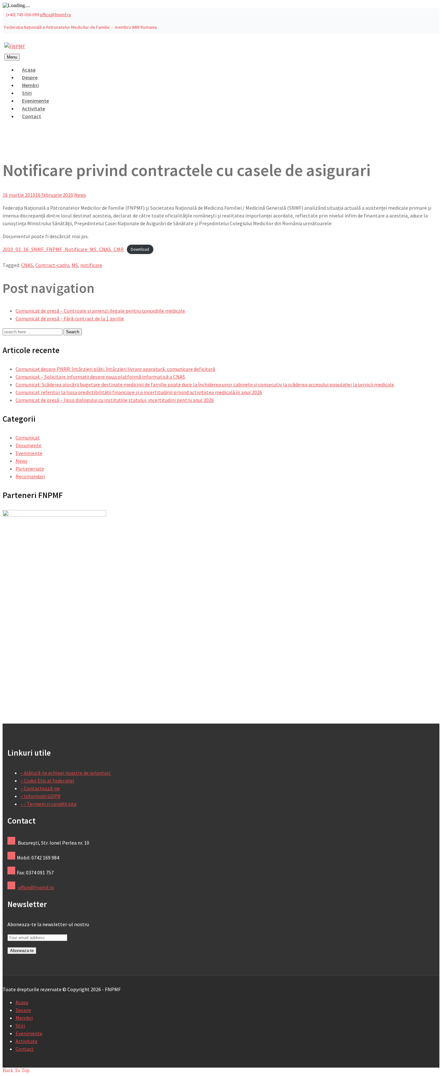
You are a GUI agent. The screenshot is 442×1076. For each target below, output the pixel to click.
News (80, 195)
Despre (23, 1010)
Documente (28, 445)
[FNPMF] (14, 46)
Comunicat (28, 437)
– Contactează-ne (40, 788)
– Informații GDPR (40, 796)
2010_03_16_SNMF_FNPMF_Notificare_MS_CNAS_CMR (63, 249)
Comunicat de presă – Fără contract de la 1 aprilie (70, 318)
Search (72, 331)
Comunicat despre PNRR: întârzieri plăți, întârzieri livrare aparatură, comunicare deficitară (115, 369)
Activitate (27, 1041)
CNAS (27, 265)
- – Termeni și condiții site (48, 804)
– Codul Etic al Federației (47, 780)
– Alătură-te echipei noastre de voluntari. (65, 773)
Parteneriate (30, 468)
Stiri (20, 1025)
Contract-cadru (52, 265)
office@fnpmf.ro (55, 14)
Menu (12, 57)
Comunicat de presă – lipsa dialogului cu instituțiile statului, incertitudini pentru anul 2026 (115, 400)
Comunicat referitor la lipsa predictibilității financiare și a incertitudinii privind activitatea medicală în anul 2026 (139, 392)
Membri (24, 1018)
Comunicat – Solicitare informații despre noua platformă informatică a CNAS (100, 376)
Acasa (22, 1002)
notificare (91, 265)
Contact (31, 116)
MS (75, 265)
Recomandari (30, 476)
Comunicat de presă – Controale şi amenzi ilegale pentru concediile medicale (100, 310)
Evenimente (29, 453)
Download (140, 249)
